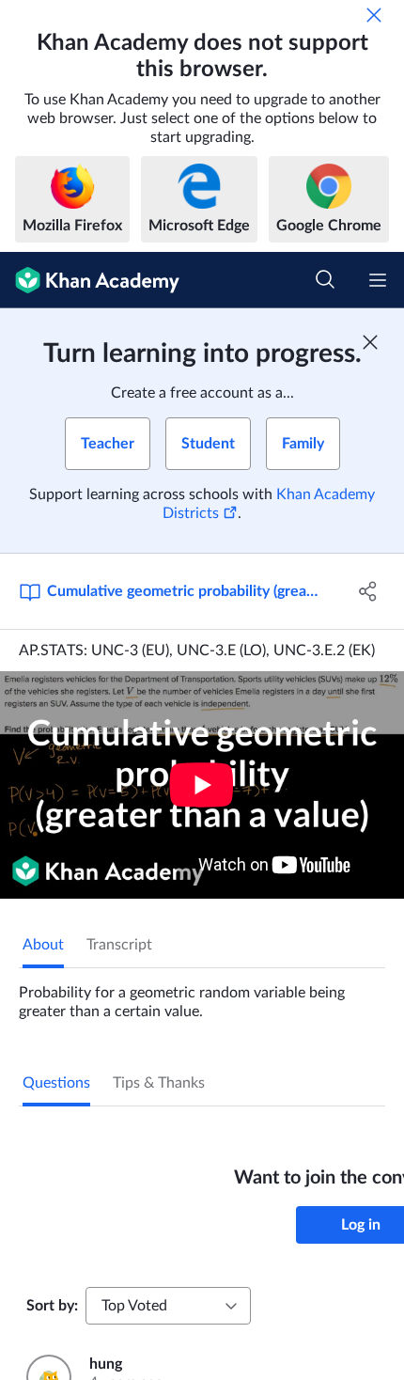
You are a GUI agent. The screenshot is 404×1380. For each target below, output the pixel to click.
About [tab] (43, 944)
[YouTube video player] (202, 785)
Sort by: (52, 1305)
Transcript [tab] (119, 944)
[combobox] (168, 1306)
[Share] (368, 591)
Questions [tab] (56, 1082)
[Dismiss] (374, 15)
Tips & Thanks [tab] (159, 1082)
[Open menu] (377, 280)
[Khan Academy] (89, 280)
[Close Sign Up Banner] (370, 342)
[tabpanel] (202, 994)
